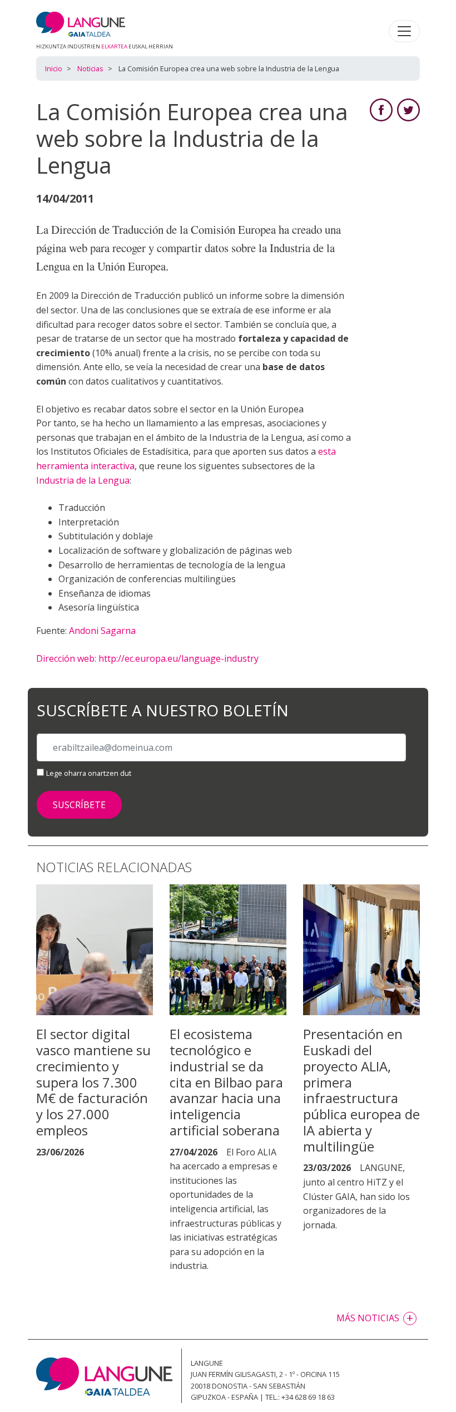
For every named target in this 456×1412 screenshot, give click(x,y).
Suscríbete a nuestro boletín (163, 710)
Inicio (53, 68)
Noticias (90, 68)
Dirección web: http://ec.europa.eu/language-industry (147, 658)
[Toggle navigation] (404, 31)
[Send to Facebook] (381, 109)
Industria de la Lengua (83, 480)
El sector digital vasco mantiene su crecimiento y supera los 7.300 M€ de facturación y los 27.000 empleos (93, 1082)
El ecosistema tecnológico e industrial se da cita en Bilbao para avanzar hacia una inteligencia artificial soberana (226, 1082)
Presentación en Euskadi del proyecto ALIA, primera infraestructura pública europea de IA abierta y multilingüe (361, 1090)
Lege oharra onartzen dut (88, 773)
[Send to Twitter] (408, 109)
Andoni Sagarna (102, 630)
